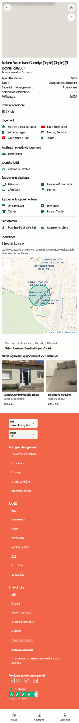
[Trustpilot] (23, 698)
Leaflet (51, 332)
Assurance (16, 631)
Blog (14, 510)
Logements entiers (21, 490)
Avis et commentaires (22, 649)
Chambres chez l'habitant (25, 454)
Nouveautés (18, 574)
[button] (7, 262)
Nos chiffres (17, 565)
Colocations (18, 463)
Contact (16, 603)
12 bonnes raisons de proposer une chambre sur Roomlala (36, 660)
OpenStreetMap (67, 332)
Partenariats (18, 538)
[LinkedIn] (35, 681)
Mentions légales (20, 547)
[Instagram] (19, 681)
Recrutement (18, 519)
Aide (14, 594)
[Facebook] (12, 681)
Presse (15, 528)
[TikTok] (27, 681)
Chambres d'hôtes (21, 481)
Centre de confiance (22, 640)
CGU (14, 556)
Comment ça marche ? (23, 621)
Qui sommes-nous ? (21, 612)
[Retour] (8, 12)
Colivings (16, 472)
